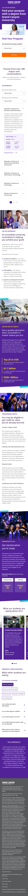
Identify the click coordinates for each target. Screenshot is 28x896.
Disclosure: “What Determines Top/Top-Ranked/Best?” (14, 889)
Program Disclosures (6, 871)
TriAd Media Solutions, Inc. (11, 892)
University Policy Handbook (15, 838)
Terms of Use (5, 884)
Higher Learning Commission (15, 749)
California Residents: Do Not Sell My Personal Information (12, 875)
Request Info (8, 153)
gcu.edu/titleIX (12, 847)
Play (14, 622)
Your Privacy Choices (6, 881)
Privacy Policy (21, 803)
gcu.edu (23, 835)
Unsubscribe (5, 886)
